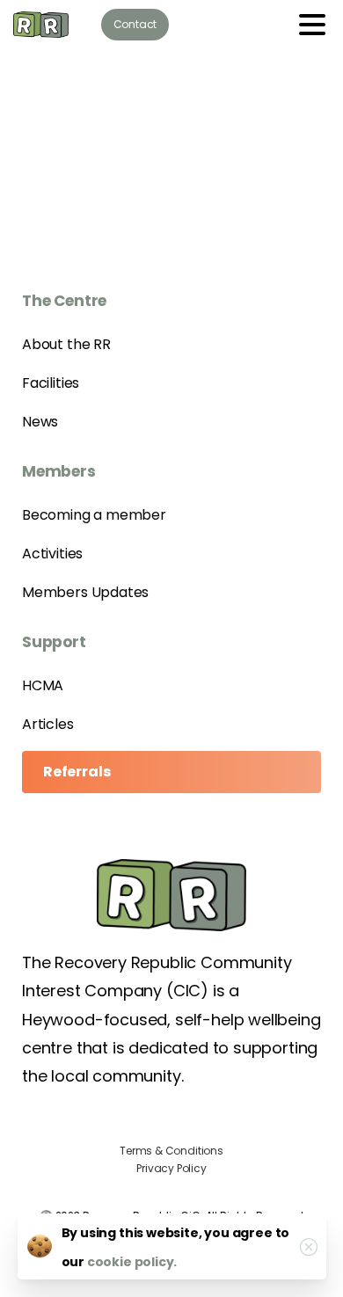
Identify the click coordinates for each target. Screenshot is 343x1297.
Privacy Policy (171, 1168)
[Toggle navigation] (312, 25)
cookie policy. (132, 1262)
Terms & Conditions (171, 1150)
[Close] (308, 1247)
